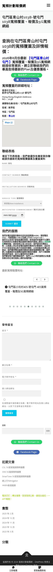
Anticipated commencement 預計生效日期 (23, 210)
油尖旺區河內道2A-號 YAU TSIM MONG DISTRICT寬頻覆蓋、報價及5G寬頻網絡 (25, 291)
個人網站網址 (8, 388)
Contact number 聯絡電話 (15, 175)
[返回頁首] (26, 555)
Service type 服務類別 (13, 198)
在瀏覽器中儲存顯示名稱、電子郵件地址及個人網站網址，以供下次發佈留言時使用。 (25, 404)
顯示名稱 (7, 365)
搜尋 (4, 425)
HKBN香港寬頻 (9, 485)
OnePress (39, 562)
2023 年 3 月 (7, 531)
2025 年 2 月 (7, 513)
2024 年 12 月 (8, 518)
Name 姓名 (7, 163)
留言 (5, 330)
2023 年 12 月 (8, 527)
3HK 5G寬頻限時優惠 (11, 471)
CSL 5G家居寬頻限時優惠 (13, 467)
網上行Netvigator (10, 480)
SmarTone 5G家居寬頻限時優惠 (16, 476)
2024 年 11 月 (8, 522)
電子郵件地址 (9, 377)
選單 (47, 5)
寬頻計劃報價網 (14, 6)
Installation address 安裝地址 (18, 187)
